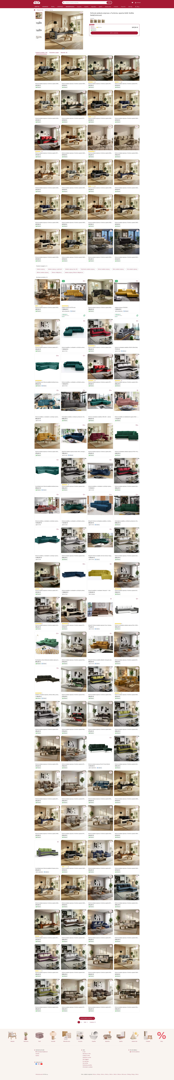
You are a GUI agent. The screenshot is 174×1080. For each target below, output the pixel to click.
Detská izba (134, 1041)
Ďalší (85, 1022)
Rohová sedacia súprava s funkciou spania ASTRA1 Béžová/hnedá (77, 833)
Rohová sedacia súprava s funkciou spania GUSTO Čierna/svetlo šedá (78, 486)
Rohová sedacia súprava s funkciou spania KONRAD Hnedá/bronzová (51, 764)
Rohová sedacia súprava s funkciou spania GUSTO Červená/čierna (104, 347)
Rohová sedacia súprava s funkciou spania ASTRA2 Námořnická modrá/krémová (107, 937)
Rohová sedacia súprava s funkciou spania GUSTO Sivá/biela (76, 555)
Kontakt (37, 1053)
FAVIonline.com (39, 1074)
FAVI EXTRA (85, 1063)
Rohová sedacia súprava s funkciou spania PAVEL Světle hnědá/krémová (105, 257)
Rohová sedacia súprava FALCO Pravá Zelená (99, 764)
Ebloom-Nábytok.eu (93, 27)
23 (137, 126)
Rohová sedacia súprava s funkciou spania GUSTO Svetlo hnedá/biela (131, 555)
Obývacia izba (40, 9)
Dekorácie (26, 1041)
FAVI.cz (94, 1074)
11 (84, 91)
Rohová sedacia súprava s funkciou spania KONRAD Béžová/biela (104, 833)
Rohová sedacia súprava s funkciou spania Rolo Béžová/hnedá (77, 660)
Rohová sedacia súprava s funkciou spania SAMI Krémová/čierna (50, 257)
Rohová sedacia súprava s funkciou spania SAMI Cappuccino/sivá (77, 222)
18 (137, 425)
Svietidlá (53, 1041)
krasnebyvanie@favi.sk (42, 1051)
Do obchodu (115, 33)
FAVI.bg (129, 1074)
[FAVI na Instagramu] (38, 1064)
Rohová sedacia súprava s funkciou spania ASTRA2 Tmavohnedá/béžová (132, 590)
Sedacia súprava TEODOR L (121, 307)
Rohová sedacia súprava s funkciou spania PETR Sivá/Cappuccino (51, 590)
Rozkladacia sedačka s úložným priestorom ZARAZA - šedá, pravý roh (78, 416)
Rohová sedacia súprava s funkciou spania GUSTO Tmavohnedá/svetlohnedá (53, 625)
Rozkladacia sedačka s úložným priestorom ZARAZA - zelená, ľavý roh (132, 521)
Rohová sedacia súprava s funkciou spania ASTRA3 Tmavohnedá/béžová (79, 1007)
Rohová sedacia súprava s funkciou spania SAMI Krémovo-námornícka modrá (133, 118)
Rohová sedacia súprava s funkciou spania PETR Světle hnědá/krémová (132, 83)
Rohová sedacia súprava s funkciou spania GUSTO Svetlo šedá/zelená (131, 729)
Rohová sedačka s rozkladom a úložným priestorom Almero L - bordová (52, 521)
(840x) (100, 27)
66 (111, 126)
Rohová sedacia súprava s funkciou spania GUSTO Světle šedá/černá (51, 729)
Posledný (92, 1022)
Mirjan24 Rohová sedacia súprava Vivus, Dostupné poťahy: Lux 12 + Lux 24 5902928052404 (110, 625)
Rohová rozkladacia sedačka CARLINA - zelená (99, 416)
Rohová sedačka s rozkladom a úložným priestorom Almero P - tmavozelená (80, 521)
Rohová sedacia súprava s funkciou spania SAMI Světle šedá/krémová (52, 903)
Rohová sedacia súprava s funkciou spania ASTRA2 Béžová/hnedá (77, 764)
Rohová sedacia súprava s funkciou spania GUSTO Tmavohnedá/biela (78, 937)
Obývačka (107, 1041)
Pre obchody (85, 1061)
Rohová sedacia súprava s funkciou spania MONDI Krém (101, 153)
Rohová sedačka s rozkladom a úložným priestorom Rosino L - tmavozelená (80, 347)
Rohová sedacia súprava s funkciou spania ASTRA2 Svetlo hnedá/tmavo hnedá (133, 660)
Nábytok (12, 1041)
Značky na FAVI (86, 1055)
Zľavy (161, 1041)
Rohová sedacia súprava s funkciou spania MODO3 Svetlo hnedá (50, 307)
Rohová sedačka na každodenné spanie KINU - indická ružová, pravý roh (132, 416)
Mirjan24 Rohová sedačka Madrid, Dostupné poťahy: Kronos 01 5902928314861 (107, 660)
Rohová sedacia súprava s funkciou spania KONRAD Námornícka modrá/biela (106, 798)
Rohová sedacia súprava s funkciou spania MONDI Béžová (128, 153)
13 (58, 425)
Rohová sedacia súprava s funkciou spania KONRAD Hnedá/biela (130, 1007)
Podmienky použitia (87, 1065)
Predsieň (148, 1041)
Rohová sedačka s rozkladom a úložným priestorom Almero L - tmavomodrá (106, 486)
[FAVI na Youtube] (41, 1064)
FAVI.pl (98, 1074)
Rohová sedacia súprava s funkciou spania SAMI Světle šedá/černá (104, 118)
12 (111, 57)
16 (84, 425)
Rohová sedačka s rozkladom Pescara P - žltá (99, 590)
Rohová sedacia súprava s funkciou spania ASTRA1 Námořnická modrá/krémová (107, 868)
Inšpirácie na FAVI (87, 1057)
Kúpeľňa (94, 1041)
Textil (39, 1041)
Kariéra (37, 1055)
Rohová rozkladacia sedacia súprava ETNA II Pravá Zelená (128, 451)
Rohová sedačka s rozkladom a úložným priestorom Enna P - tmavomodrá (80, 590)
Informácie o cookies (87, 1067)
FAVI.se (119, 1074)
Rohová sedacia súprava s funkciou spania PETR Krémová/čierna (77, 625)
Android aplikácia (135, 1051)
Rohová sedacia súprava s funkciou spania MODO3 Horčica (129, 694)
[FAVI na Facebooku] (36, 1064)
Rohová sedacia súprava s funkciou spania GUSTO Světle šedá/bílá (78, 972)
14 (111, 91)
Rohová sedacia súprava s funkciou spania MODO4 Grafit (101, 307)
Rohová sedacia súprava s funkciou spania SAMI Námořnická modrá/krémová (133, 187)
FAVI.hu (107, 1074)
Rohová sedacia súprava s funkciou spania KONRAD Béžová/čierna (104, 972)
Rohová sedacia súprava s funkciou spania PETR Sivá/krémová (103, 83)
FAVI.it (115, 1074)
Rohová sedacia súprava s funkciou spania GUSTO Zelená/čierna (130, 764)
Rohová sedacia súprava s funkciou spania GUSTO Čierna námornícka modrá (106, 694)
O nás (84, 1051)
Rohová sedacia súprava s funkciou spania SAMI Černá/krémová (77, 83)
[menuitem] (37, 6)
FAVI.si (136, 1074)
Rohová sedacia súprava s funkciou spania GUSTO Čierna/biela (130, 382)
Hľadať (109, 2)
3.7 (98, 27)
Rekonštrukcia (66, 1041)
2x (121, 380)
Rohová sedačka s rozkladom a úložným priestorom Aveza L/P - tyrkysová (53, 416)
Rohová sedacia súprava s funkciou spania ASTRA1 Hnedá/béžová (51, 798)
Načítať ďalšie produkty (86, 1018)
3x (68, 623)
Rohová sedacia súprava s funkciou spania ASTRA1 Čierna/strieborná (51, 347)
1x (68, 305)
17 (58, 633)
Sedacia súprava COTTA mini (68, 307)
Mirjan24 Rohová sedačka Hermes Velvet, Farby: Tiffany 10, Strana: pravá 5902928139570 (109, 555)
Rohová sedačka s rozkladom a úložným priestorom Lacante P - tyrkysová (53, 555)
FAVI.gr (133, 1074)
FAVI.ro (103, 1074)
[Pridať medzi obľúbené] (58, 57)
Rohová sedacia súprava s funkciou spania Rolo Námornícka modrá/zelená (79, 694)
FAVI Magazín (86, 1059)
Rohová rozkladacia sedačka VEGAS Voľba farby (126, 347)
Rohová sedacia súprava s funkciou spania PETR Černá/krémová (77, 118)
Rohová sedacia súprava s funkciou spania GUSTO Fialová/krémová (51, 972)
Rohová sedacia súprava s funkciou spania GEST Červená (102, 451)
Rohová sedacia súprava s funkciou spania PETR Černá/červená (50, 153)
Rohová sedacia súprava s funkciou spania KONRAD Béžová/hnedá (131, 937)
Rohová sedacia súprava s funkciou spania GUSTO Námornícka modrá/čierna (133, 903)
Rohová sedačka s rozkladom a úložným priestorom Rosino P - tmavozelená (80, 382)
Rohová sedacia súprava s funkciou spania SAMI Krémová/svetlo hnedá (79, 153)
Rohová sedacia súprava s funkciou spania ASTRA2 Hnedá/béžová (104, 903)
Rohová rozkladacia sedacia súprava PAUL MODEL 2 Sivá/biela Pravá (131, 625)
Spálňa (120, 1041)
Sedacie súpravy (49, 9)
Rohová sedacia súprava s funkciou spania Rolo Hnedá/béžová (103, 729)
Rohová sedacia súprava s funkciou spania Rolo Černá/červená (77, 729)
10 (84, 564)
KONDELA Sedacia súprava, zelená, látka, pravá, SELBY (48, 694)
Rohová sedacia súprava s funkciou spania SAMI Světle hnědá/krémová (52, 187)
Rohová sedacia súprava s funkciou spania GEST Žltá (48, 451)
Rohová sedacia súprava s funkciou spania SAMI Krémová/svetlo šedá (52, 118)
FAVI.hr (111, 1074)
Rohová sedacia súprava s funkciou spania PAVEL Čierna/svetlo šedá (131, 257)
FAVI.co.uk (124, 1074)
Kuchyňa (80, 1041)
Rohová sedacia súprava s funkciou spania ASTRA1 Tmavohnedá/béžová (105, 1007)
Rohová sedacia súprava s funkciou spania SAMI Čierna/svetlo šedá (51, 83)
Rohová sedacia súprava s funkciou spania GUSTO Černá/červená (130, 486)
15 (82, 12)
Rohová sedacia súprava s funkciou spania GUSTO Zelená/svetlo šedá (52, 1007)
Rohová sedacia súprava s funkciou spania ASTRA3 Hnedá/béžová (77, 798)
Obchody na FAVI (87, 1053)
